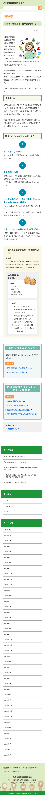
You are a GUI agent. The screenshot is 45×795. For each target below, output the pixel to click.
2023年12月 (8, 705)
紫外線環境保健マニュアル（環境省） (20, 414)
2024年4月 (7, 684)
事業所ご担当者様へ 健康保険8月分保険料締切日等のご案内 (21, 469)
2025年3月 (7, 623)
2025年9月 (7, 590)
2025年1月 (7, 634)
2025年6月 (7, 607)
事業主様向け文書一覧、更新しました (16, 457)
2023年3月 (7, 755)
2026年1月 (7, 568)
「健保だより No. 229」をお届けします (16, 462)
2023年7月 (7, 733)
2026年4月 (7, 552)
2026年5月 (7, 546)
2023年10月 (8, 716)
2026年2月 (7, 563)
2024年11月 (8, 645)
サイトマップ (15, 771)
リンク (5, 771)
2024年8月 (7, 661)
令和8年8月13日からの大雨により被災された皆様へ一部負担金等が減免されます (21, 476)
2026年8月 (7, 530)
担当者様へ (8, 506)
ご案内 (6, 500)
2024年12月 (8, 639)
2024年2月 (7, 694)
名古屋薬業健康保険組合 (13, 3)
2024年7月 (7, 667)
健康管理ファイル (14, 429)
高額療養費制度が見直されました (15, 482)
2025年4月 (7, 618)
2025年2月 (7, 629)
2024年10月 (8, 650)
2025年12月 (8, 574)
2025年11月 (8, 579)
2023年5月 (7, 744)
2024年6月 (7, 673)
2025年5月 (7, 612)
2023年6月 (7, 739)
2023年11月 (8, 711)
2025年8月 (7, 595)
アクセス (16, 768)
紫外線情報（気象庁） (15, 401)
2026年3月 (7, 557)
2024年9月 (7, 656)
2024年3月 (7, 689)
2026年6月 (7, 541)
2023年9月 (7, 722)
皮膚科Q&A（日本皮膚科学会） (18, 409)
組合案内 (6, 768)
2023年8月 (7, 727)
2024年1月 (7, 700)
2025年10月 (8, 585)
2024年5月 (7, 678)
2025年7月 (7, 601)
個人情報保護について (30, 768)
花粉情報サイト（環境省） (16, 372)
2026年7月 (7, 535)
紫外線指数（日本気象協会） (17, 405)
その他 (6, 511)
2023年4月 (7, 749)
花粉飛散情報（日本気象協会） (18, 368)
